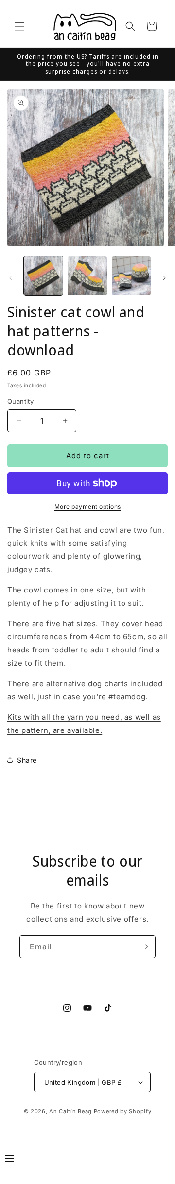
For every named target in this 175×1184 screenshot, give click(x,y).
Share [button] (27, 760)
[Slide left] (10, 278)
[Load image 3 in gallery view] (131, 275)
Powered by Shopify (123, 1111)
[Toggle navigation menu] (9, 1159)
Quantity (20, 401)
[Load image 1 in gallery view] (43, 275)
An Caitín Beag (70, 1111)
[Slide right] (164, 278)
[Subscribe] (144, 946)
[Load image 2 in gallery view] (87, 275)
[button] (19, 26)
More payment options (87, 506)
